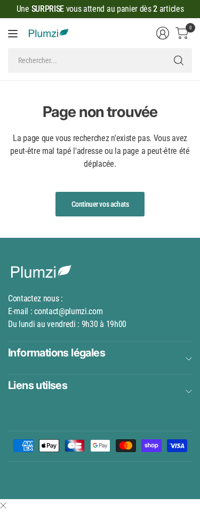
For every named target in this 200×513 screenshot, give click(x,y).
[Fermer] (3, 506)
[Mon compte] (162, 33)
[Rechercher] (178, 60)
